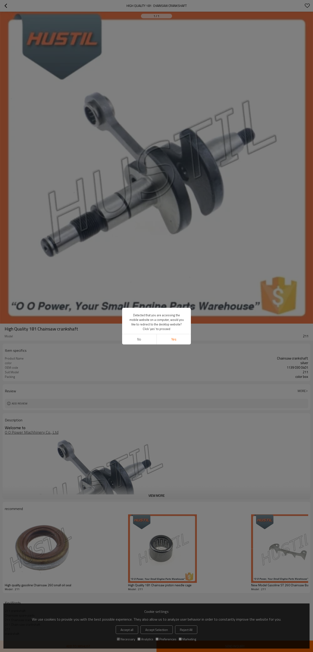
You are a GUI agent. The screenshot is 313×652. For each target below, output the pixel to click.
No (139, 339)
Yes (173, 339)
